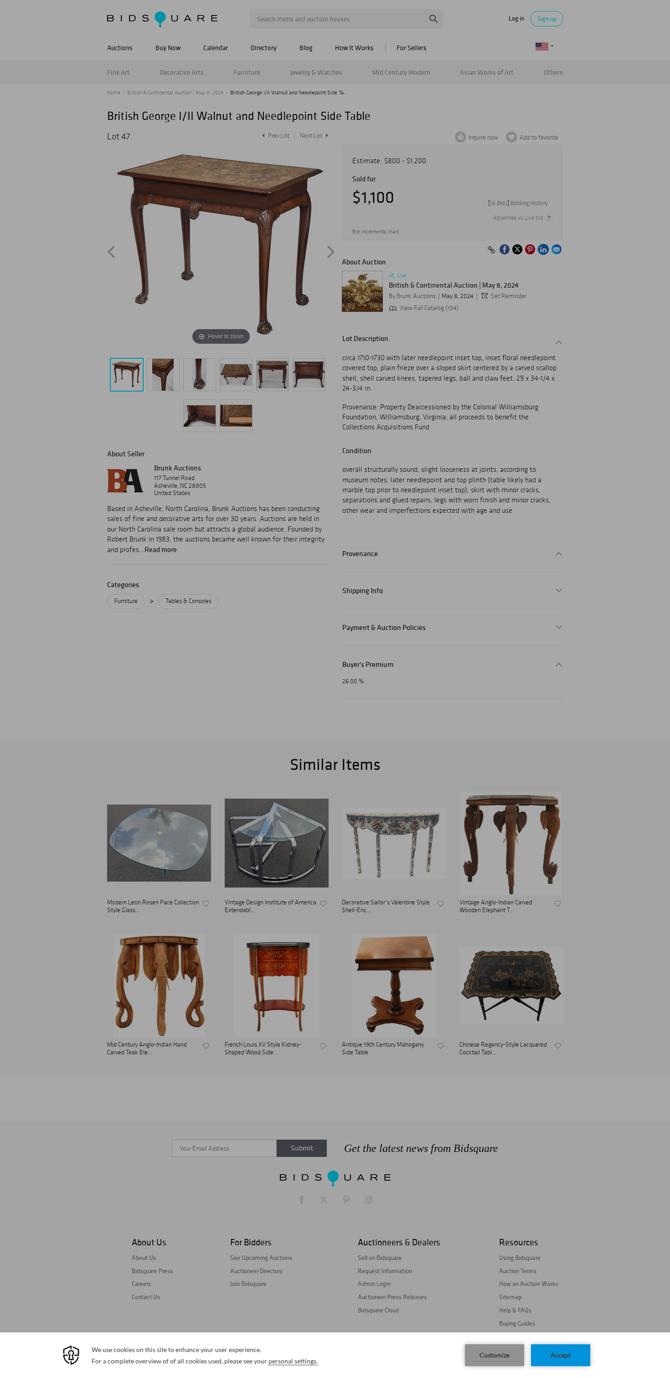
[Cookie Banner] (335, 1355)
